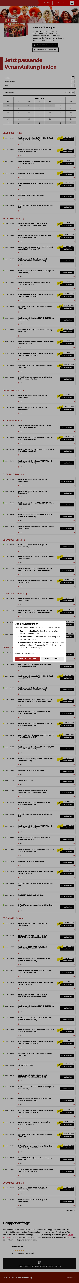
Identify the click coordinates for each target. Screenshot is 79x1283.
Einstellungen (52, 659)
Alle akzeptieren (27, 659)
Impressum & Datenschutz (25, 654)
